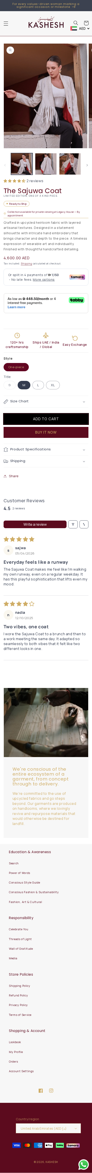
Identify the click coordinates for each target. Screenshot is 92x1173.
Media (13, 958)
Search (14, 863)
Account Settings (21, 1071)
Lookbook (15, 1042)
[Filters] (73, 524)
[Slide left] (5, 165)
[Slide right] (87, 165)
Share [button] (14, 476)
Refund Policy (18, 995)
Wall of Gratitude (21, 949)
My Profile (16, 1052)
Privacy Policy (18, 1005)
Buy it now (46, 432)
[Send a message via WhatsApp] (83, 1164)
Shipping (26, 263)
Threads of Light (20, 939)
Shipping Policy (19, 986)
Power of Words (19, 873)
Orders (13, 1061)
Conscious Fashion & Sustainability (34, 892)
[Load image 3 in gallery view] (70, 164)
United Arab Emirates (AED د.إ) (44, 1128)
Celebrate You (18, 929)
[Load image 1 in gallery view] (22, 164)
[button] (6, 23)
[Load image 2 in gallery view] (46, 164)
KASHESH (52, 1162)
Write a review (35, 524)
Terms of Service (20, 1015)
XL (53, 385)
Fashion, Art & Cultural (25, 902)
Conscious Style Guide (24, 882)
